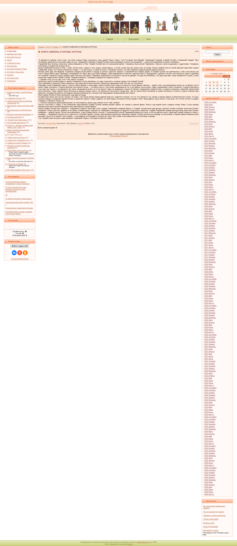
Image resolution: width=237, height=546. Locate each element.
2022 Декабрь (209, 395)
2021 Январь (209, 344)
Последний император (16, 123)
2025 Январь (209, 453)
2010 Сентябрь (210, 138)
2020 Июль (208, 330)
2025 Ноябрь (209, 473)
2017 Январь (209, 230)
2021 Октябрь (210, 361)
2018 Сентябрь (210, 279)
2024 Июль (208, 441)
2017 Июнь (208, 243)
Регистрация (133, 39)
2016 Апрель (209, 209)
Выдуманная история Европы (19, 110)
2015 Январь (209, 172)
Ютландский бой (14, 117)
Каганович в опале (210, 530)
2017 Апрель (209, 238)
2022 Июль (208, 383)
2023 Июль (208, 412)
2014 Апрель (209, 153)
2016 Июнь (208, 213)
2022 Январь (209, 368)
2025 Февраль (210, 456)
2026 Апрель (209, 485)
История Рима (13, 135)
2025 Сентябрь (210, 468)
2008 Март (208, 105)
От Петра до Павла (15, 164)
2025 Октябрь (210, 470)
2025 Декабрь (209, 475)
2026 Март (208, 482)
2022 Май (208, 378)
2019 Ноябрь (209, 310)
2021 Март (208, 349)
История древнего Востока (18, 170)
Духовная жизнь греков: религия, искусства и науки (18, 213)
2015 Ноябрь (209, 197)
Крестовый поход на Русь (17, 150)
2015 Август (209, 189)
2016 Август (209, 218)
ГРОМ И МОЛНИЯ (210, 519)
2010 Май (208, 129)
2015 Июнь (208, 184)
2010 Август (209, 136)
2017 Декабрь (209, 257)
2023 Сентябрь (210, 417)
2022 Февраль (210, 371)
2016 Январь (209, 201)
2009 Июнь (208, 119)
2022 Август (209, 385)
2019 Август (209, 303)
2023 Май (208, 407)
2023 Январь (209, 397)
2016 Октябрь (210, 223)
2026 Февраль (210, 480)
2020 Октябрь (210, 337)
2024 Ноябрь (209, 448)
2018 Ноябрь (209, 284)
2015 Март (208, 177)
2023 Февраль (210, 400)
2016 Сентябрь (210, 221)
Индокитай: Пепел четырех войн (20, 106)
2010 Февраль (210, 121)
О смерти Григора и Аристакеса (18, 199)
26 (6, 195)
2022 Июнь (208, 381)
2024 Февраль (210, 429)
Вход (149, 39)
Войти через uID (20, 246)
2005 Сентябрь (210, 102)
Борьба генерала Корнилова (18, 114)
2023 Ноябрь (209, 422)
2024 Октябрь (210, 446)
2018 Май (208, 269)
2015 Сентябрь (210, 192)
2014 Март (208, 151)
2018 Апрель (209, 267)
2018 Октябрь (210, 281)
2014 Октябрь (210, 165)
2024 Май (208, 436)
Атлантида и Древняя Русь (18, 140)
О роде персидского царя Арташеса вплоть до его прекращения (15, 189)
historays (81, 123)
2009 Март (208, 114)
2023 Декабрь (209, 424)
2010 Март (208, 124)
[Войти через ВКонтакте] (14, 252)
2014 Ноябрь (209, 167)
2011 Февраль (210, 143)
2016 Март (208, 206)
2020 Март (208, 320)
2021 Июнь (208, 356)
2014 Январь (209, 146)
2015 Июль (208, 187)
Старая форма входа (19, 259)
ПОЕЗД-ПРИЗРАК (210, 527)
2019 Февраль (210, 289)
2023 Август (209, 414)
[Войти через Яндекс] (19, 252)
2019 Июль (208, 301)
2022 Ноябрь (209, 393)
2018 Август (209, 276)
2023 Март (208, 402)
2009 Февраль (210, 112)
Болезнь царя (208, 523)
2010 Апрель (209, 126)
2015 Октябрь (210, 194)
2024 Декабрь (209, 451)
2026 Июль (208, 492)
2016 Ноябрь (209, 226)
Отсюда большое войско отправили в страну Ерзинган (17, 183)
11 (210, 85)
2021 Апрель (209, 351)
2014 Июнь (208, 158)
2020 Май (208, 325)
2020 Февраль (210, 318)
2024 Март (208, 431)
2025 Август (209, 465)
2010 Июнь (208, 131)
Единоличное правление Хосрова (19, 208)
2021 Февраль (210, 347)
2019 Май (208, 296)
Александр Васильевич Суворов (20, 158)
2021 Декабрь (209, 366)
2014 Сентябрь (210, 163)
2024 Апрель (209, 434)
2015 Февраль (210, 175)
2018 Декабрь (209, 286)
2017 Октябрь (210, 252)
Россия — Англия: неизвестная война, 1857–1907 (20, 126)
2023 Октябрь (210, 419)
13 (217, 85)
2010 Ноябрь (209, 141)
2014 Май (208, 155)
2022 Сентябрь (210, 388)
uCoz (130, 544)
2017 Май (208, 240)
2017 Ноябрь (209, 255)
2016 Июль (208, 216)
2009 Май (208, 117)
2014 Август (209, 160)
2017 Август (209, 247)
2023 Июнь (208, 410)
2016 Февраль (210, 204)
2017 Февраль (210, 233)
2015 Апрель (209, 180)
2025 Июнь (208, 463)
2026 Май (208, 487)
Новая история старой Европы (19, 92)
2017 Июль (208, 245)
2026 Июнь (208, 489)
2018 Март (208, 264)
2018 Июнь (208, 272)
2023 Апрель (209, 405)
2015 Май (208, 182)
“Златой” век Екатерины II (17, 120)
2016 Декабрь (209, 228)
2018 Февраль (210, 262)
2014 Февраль (210, 148)
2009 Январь (209, 109)
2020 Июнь (208, 327)
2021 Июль (208, 359)
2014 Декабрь (209, 170)
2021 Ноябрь (209, 364)
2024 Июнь (208, 439)
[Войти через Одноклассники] (25, 252)
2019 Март (208, 291)
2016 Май (208, 211)
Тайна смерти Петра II (16, 137)
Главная (109, 39)
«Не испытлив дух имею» (213, 512)
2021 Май (208, 354)
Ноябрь (55, 47)
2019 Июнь (208, 298)
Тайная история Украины (17, 143)
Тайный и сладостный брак (214, 515)
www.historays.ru (143, 542)
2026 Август (209, 494)
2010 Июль (208, 134)
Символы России (14, 98)
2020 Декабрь (209, 342)
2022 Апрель (209, 376)
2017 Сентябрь (210, 250)
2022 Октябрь (210, 390)
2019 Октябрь (210, 308)
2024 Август (209, 443)
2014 (48, 47)
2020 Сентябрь (210, 335)
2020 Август (209, 332)
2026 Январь (209, 477)
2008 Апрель (209, 107)
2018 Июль (208, 274)
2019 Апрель (209, 293)
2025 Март (208, 458)
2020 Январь (209, 315)
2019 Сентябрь (210, 305)
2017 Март (208, 235)
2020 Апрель (209, 322)
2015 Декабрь (209, 199)
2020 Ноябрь (209, 339)
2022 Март (208, 373)
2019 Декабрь (209, 313)
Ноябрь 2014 (217, 74)
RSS (111, 2)
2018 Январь (209, 259)
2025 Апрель (209, 460)
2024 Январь (209, 427)
